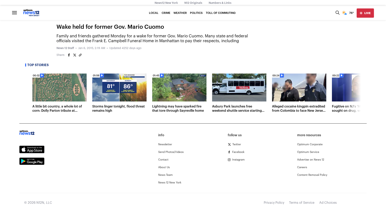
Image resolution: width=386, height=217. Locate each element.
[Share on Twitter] (74, 55)
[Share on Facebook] (69, 55)
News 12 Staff (65, 48)
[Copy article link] (80, 55)
